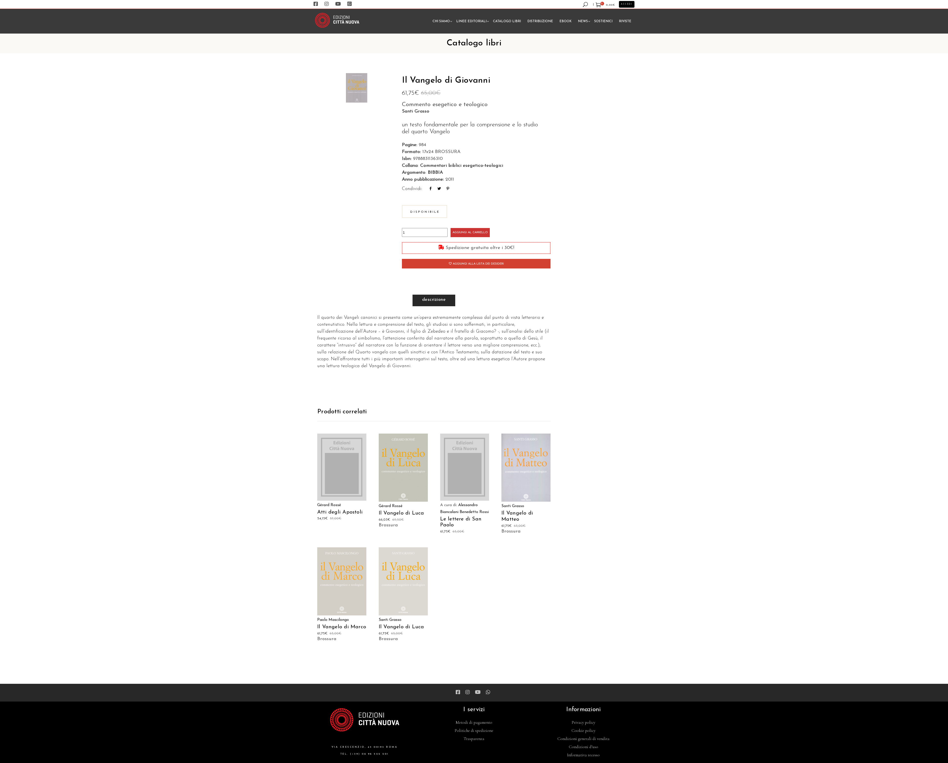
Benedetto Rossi (474, 512)
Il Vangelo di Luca (401, 513)
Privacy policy (583, 722)
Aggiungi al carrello (470, 232)
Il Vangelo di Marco (341, 626)
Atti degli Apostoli (340, 512)
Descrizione (434, 300)
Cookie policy (583, 730)
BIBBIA (435, 172)
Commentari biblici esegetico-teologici (461, 165)
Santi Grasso (415, 111)
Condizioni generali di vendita (583, 738)
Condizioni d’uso (583, 746)
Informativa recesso (583, 755)
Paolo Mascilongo (333, 620)
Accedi (626, 4)
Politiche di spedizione (474, 730)
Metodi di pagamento (474, 722)
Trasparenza (474, 738)
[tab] (434, 300)
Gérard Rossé (329, 505)
